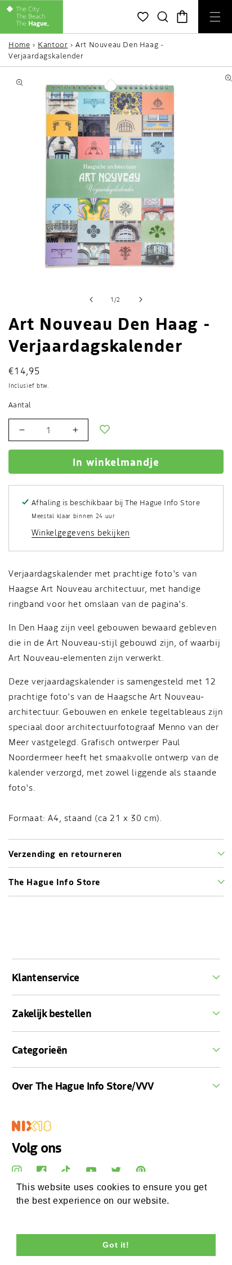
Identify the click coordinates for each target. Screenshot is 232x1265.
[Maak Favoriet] (104, 430)
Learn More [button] (42, 1216)
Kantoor (53, 44)
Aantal (19, 404)
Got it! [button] (115, 1244)
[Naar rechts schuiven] (140, 299)
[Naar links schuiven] (91, 299)
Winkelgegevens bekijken (81, 532)
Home (19, 44)
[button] (162, 16)
